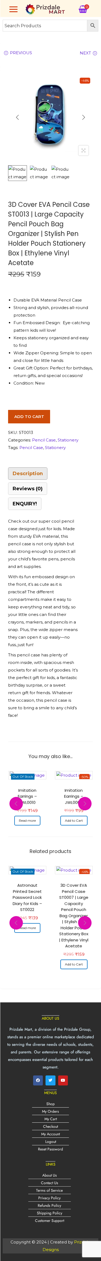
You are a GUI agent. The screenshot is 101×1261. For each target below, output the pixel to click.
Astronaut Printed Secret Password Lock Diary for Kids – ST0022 (27, 897)
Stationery (68, 440)
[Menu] (13, 9)
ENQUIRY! (25, 504)
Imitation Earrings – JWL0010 (27, 796)
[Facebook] (38, 1080)
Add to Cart (29, 416)
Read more (27, 820)
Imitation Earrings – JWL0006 (73, 796)
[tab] (50, 473)
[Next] (83, 117)
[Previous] (17, 117)
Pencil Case (44, 440)
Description (28, 474)
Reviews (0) (28, 489)
